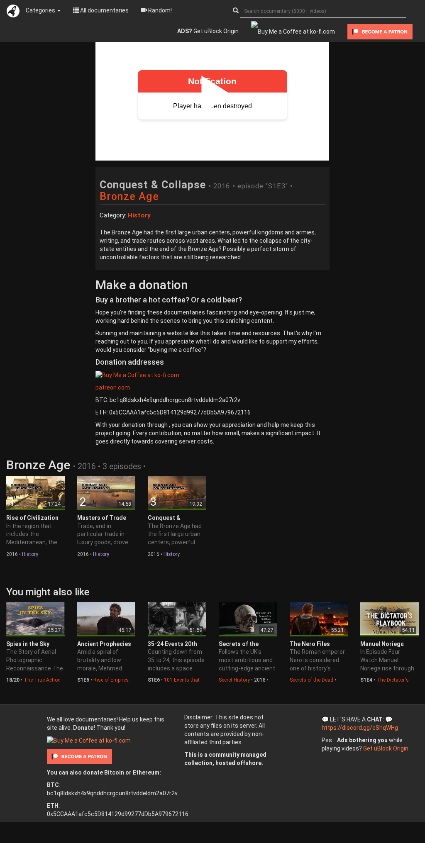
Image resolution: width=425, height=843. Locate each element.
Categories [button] (41, 10)
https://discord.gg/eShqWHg (360, 727)
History (30, 554)
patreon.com (112, 387)
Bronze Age (129, 196)
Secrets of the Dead (311, 680)
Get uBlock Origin (208, 31)
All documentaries (104, 10)
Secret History (234, 680)
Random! (159, 10)
